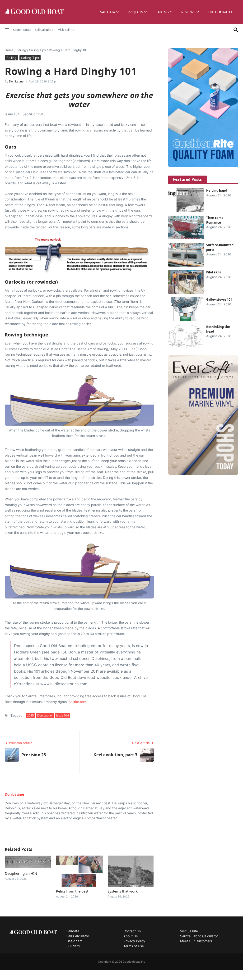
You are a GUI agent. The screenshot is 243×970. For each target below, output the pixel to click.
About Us (130, 936)
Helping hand (216, 190)
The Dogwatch (221, 12)
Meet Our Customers (196, 941)
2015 (30, 715)
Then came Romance (215, 220)
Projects (135, 12)
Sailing (162, 12)
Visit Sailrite (66, 29)
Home (9, 50)
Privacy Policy (134, 941)
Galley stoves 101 (219, 299)
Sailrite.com (78, 702)
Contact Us (132, 931)
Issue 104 (62, 715)
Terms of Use (133, 946)
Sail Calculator (45, 29)
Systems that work (122, 891)
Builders (73, 946)
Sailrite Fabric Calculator (199, 936)
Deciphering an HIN (21, 873)
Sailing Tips (37, 50)
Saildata (107, 12)
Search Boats (22, 29)
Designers (74, 941)
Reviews (188, 12)
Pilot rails (213, 272)
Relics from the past (72, 891)
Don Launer (16, 81)
